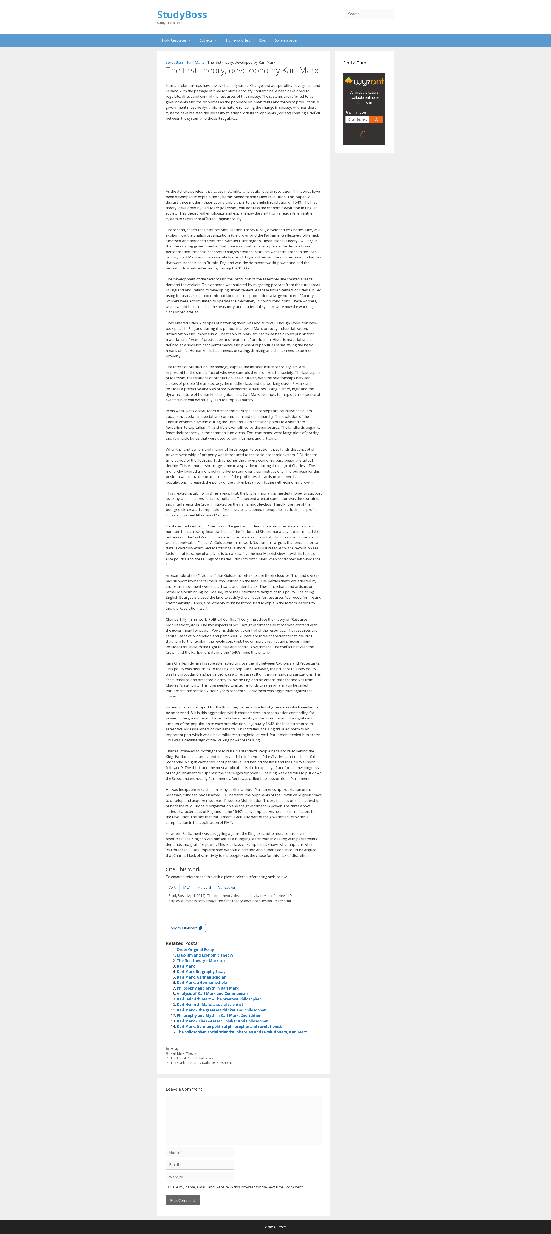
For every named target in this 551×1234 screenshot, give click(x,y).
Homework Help (238, 40)
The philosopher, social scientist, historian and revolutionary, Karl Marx (242, 1032)
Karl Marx (195, 62)
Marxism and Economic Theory (205, 955)
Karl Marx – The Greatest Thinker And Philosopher (222, 1021)
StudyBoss (182, 14)
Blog (262, 40)
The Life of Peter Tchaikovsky (191, 1058)
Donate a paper (286, 40)
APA (172, 887)
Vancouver (226, 887)
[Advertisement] (244, 157)
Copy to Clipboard (183, 928)
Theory (191, 1053)
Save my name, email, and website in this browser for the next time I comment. (236, 1187)
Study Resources (174, 40)
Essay (174, 1049)
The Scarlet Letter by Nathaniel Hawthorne (201, 1063)
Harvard (204, 887)
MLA (186, 887)
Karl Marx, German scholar (201, 977)
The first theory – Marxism (201, 960)
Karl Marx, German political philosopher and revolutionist (229, 1026)
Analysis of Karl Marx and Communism (212, 993)
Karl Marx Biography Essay (201, 971)
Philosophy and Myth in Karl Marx (208, 988)
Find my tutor (355, 112)
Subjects (206, 40)
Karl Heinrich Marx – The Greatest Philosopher (219, 999)
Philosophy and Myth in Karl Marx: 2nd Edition (219, 1015)
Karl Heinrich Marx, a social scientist (210, 1004)
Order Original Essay (195, 949)
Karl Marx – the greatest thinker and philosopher (221, 1010)
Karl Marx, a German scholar (203, 982)
